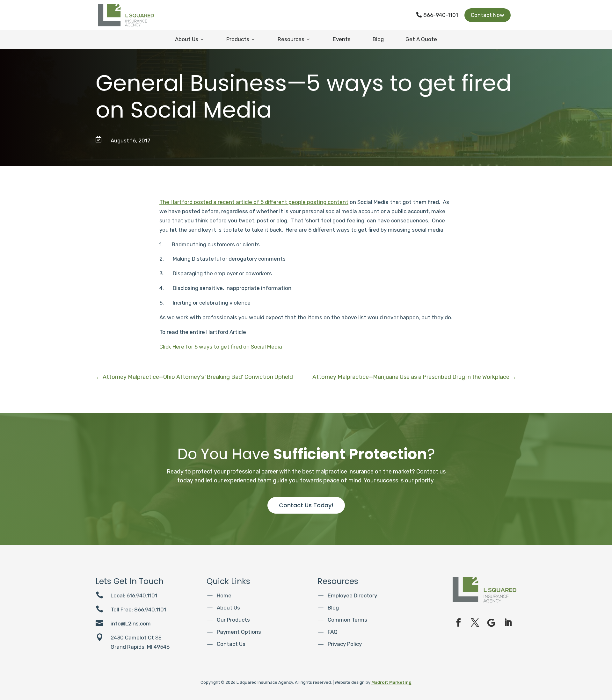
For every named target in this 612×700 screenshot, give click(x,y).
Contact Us (231, 644)
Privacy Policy (345, 644)
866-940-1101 (437, 15)
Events (342, 39)
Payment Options (239, 632)
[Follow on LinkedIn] (508, 622)
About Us (190, 39)
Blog (378, 39)
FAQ (333, 632)
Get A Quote (421, 39)
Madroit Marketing (391, 682)
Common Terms (347, 620)
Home (224, 595)
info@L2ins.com (131, 623)
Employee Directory (352, 595)
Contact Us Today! (306, 505)
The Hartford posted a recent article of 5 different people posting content (253, 202)
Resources (294, 39)
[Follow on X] (475, 622)
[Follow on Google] (491, 622)
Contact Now (487, 15)
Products (241, 39)
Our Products (233, 620)
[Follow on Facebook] (458, 622)
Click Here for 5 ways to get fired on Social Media (220, 346)
